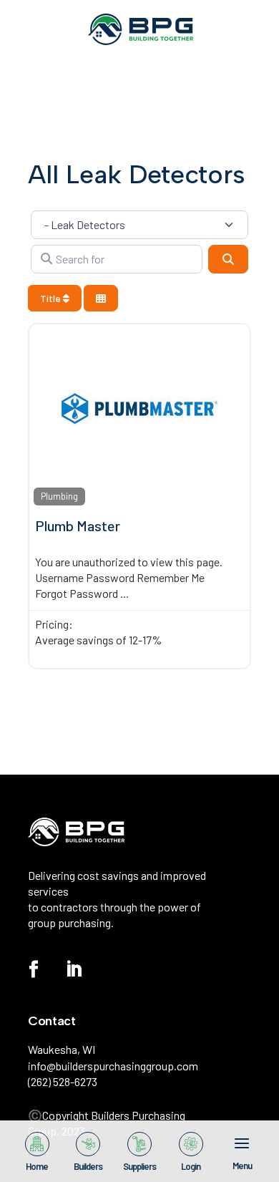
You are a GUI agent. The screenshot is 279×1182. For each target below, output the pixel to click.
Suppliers (139, 1166)
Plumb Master (77, 525)
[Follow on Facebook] (33, 969)
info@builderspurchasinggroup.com (113, 1065)
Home (37, 1166)
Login (190, 1166)
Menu (242, 1165)
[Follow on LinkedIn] (74, 969)
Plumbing (59, 496)
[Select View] (101, 298)
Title (51, 298)
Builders (88, 1166)
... (124, 593)
